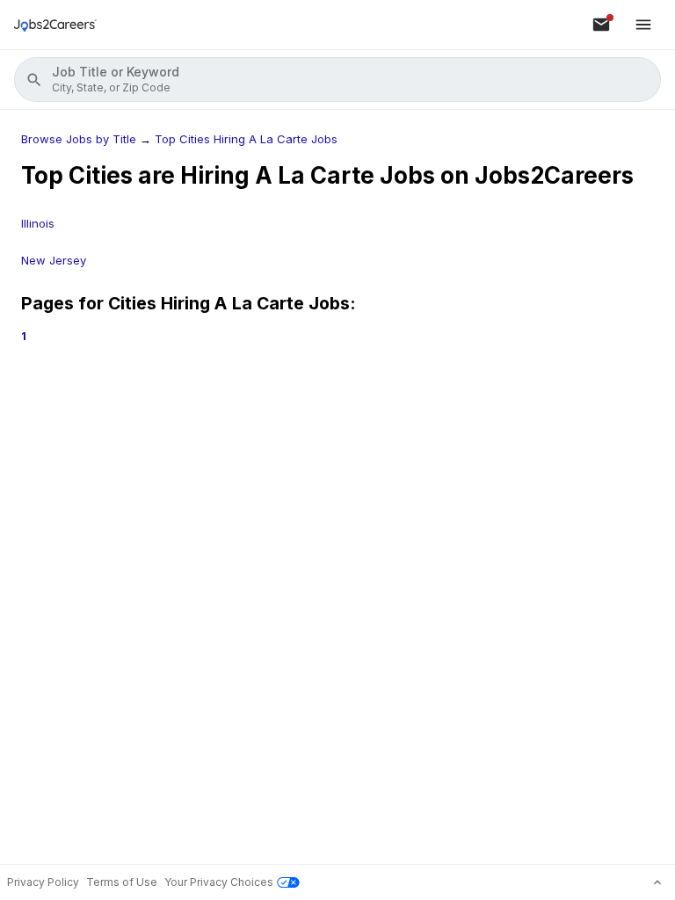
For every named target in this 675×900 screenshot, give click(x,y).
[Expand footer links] (657, 882)
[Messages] (601, 24)
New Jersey (53, 260)
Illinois (37, 223)
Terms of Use (121, 882)
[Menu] (643, 24)
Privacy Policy (43, 882)
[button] (337, 79)
